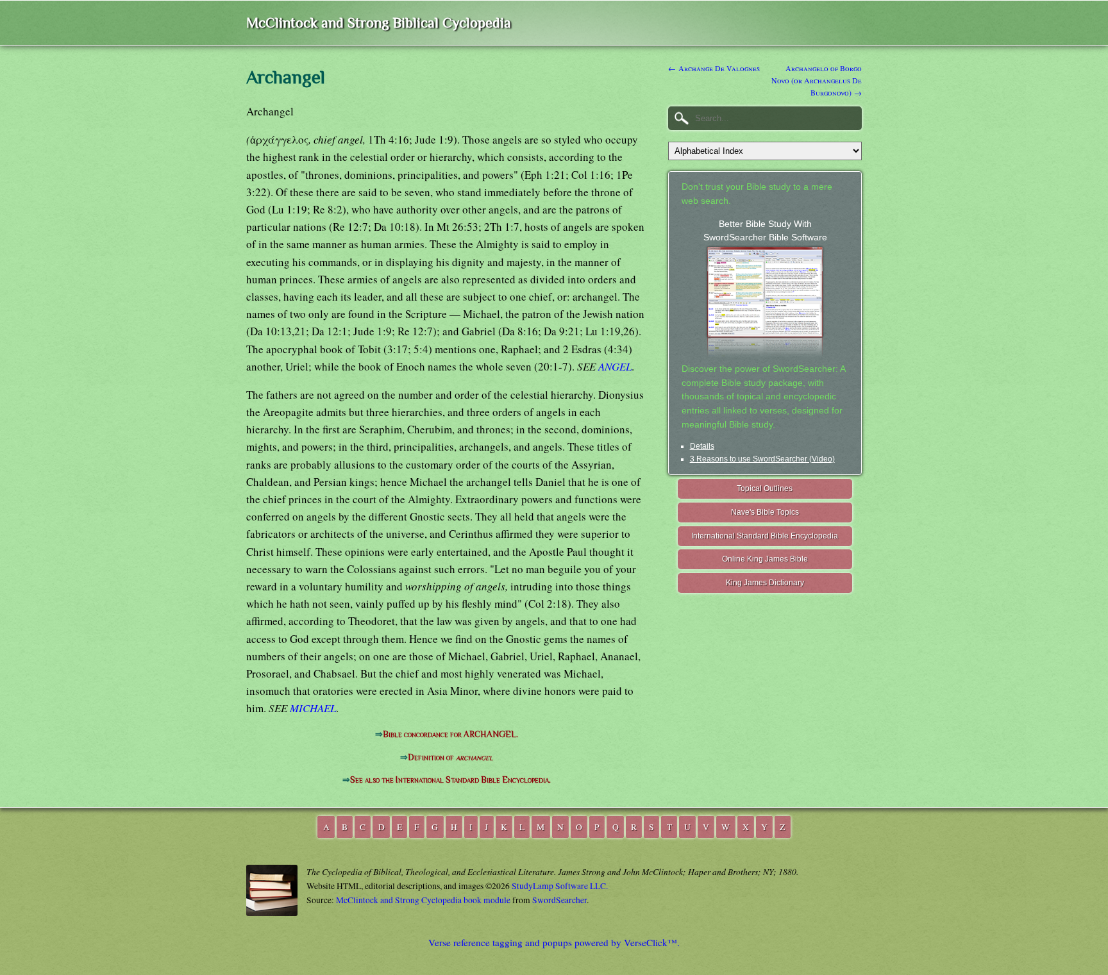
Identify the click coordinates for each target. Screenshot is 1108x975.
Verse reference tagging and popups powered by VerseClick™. (554, 942)
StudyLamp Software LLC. (560, 886)
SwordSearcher (559, 900)
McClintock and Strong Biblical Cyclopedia (378, 23)
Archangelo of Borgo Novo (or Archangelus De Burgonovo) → (816, 80)
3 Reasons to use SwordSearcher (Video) (762, 458)
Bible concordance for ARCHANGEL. (450, 734)
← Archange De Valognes (714, 68)
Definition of (450, 757)
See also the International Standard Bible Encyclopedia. (450, 780)
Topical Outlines (765, 488)
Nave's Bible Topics (765, 512)
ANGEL (615, 366)
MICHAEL (313, 708)
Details (702, 446)
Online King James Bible (765, 558)
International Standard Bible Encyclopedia (764, 535)
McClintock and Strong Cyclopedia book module (423, 900)
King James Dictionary (765, 582)
